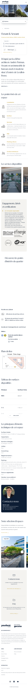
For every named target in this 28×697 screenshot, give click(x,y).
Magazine (3, 660)
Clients (3, 656)
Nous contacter (17, 651)
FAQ (15, 653)
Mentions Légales (5, 668)
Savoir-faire (4, 653)
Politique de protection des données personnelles (13, 672)
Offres (2, 651)
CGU (2, 670)
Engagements (4, 658)
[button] (22, 551)
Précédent (6, 28)
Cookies (3, 674)
